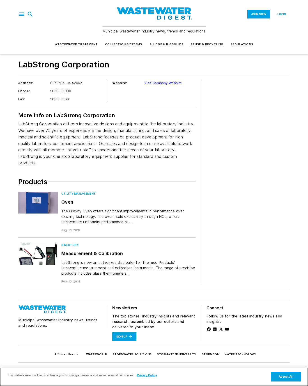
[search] (30, 14)
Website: (119, 83)
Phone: (24, 91)
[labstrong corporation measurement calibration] (38, 254)
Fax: (21, 99)
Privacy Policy (147, 375)
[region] (154, 377)
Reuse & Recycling (207, 44)
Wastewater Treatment (76, 44)
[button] (21, 14)
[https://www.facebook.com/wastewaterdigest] (209, 329)
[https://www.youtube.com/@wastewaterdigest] (227, 329)
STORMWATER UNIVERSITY (176, 354)
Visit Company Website (163, 83)
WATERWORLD (96, 354)
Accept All (286, 376)
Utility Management (78, 193)
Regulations (242, 44)
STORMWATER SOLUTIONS (132, 354)
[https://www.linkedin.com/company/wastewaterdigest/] (215, 329)
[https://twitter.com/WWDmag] (221, 329)
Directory (70, 245)
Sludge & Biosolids (166, 44)
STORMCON (210, 354)
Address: (25, 83)
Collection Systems (123, 44)
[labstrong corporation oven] (38, 203)
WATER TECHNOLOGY (240, 354)
